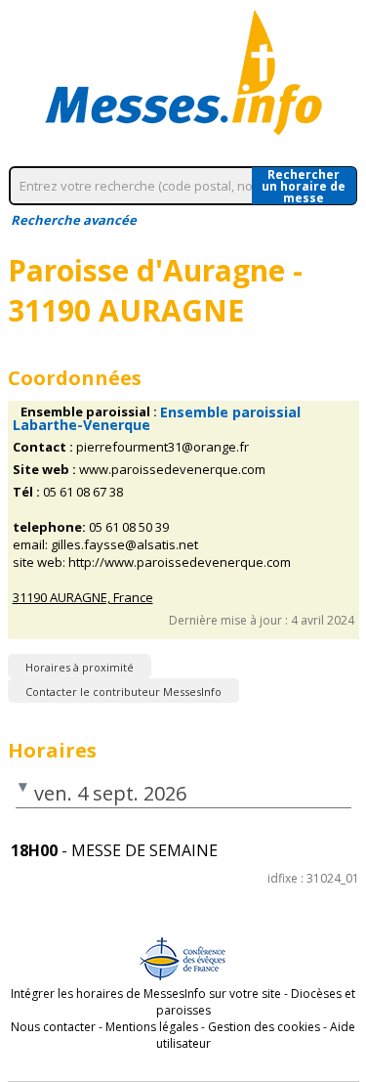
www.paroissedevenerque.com (172, 469)
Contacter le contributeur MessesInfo (123, 691)
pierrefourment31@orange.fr (162, 447)
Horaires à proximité (79, 667)
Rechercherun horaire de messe (304, 185)
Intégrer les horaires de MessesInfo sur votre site (146, 993)
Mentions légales (151, 1026)
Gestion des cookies (264, 1026)
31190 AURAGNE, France (83, 597)
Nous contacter (53, 1026)
